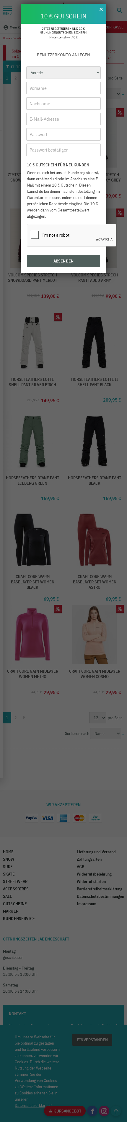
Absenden (63, 261)
